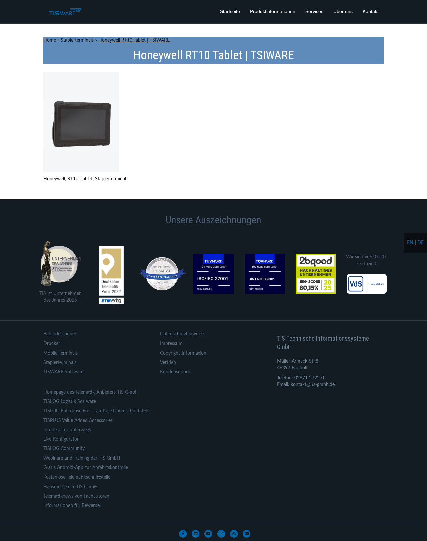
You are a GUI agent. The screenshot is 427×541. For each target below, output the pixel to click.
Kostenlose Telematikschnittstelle (76, 477)
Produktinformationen (272, 11)
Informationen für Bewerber (72, 505)
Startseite (230, 11)
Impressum (171, 343)
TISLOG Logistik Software (69, 401)
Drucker (51, 343)
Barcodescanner (59, 334)
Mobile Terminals (60, 353)
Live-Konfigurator (61, 439)
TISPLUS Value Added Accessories (78, 420)
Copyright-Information (183, 353)
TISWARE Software (63, 372)
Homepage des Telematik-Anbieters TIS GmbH (91, 392)
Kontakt (371, 11)
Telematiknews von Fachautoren (76, 496)
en (410, 242)
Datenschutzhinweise (182, 334)
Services (314, 11)
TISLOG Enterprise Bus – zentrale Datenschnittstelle (96, 411)
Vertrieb (168, 362)
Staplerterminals (77, 40)
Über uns (343, 11)
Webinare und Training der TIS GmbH (81, 458)
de (420, 242)
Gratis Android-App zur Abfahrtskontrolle (85, 467)
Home (49, 40)
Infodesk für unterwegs (67, 430)
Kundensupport (176, 372)
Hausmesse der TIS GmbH (70, 487)
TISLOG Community (64, 448)
